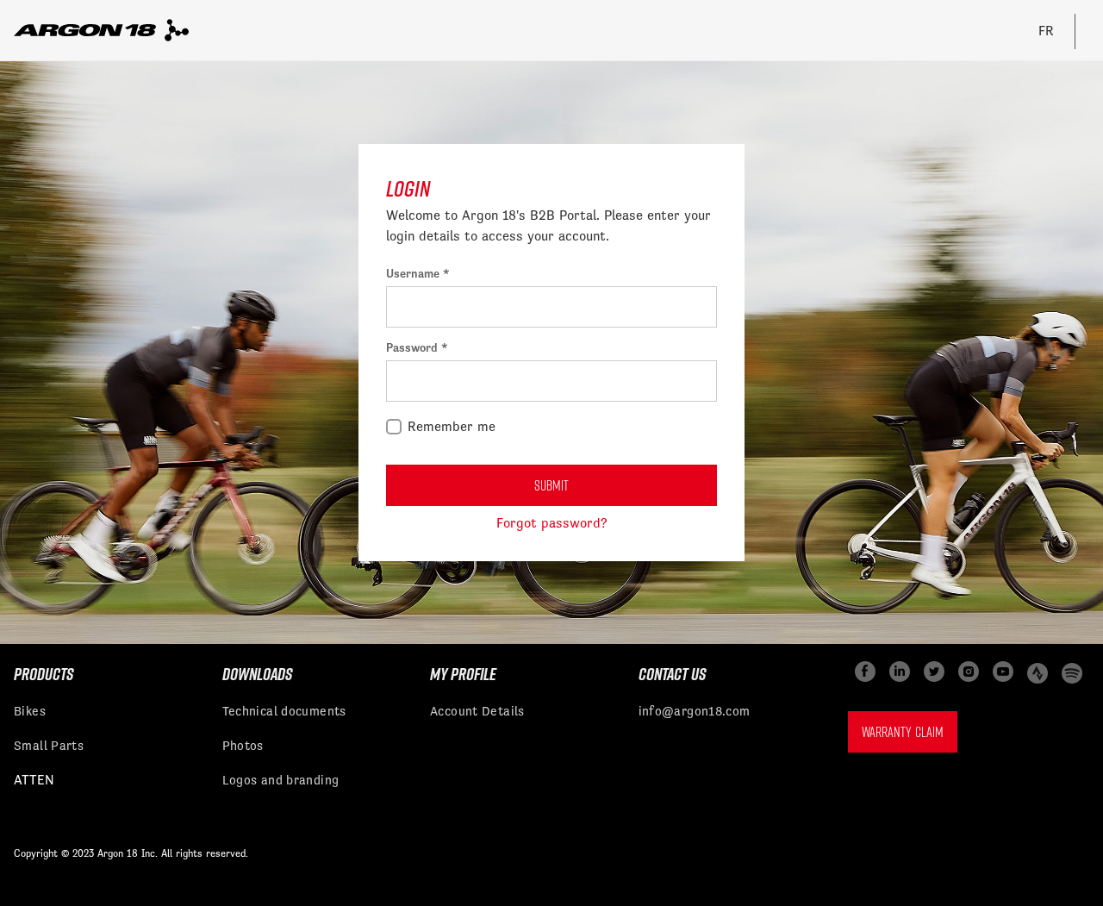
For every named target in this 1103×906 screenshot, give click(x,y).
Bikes (30, 710)
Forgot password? (552, 523)
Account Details (477, 710)
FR (1046, 30)
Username (414, 273)
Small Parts (49, 745)
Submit (551, 485)
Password (413, 347)
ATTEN (34, 780)
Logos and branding (281, 779)
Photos (243, 745)
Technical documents (284, 710)
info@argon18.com (695, 710)
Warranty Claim (903, 731)
